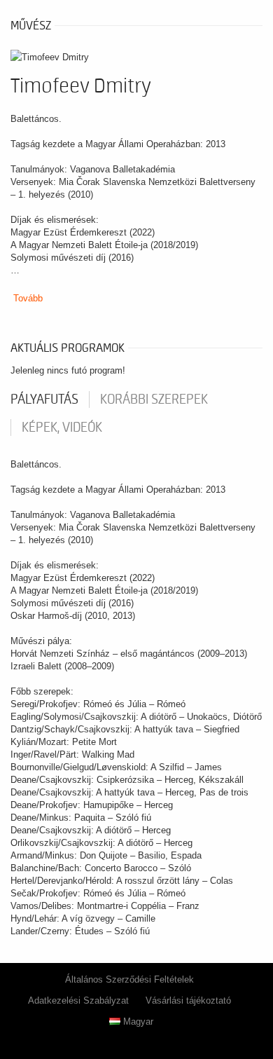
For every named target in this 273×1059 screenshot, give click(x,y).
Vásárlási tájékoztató (188, 1000)
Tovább (28, 298)
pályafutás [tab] (44, 399)
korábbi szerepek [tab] (154, 399)
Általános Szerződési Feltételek (129, 979)
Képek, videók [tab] (62, 427)
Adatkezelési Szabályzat (78, 1000)
